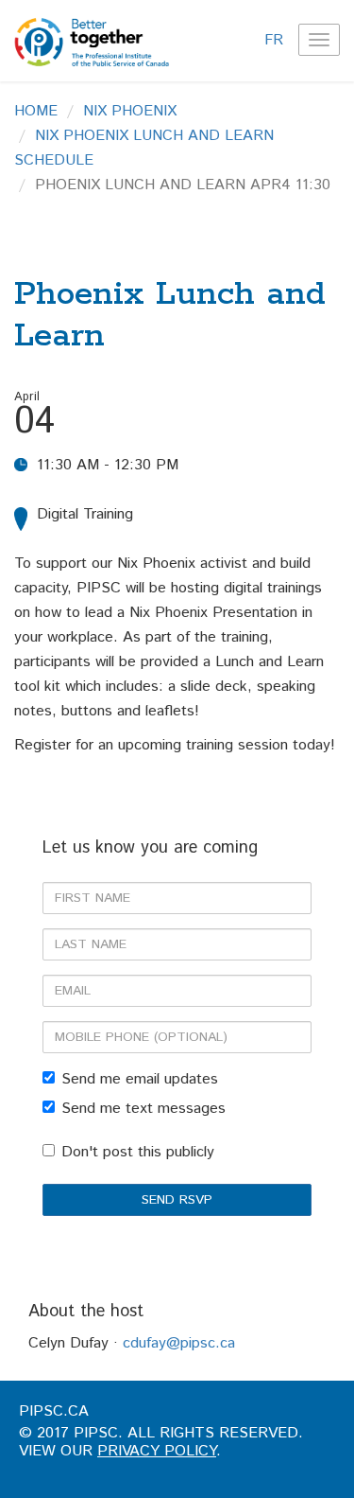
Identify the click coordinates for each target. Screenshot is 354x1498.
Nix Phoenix (130, 111)
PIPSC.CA (54, 1411)
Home (36, 111)
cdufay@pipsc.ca (179, 1343)
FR (273, 40)
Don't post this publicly (137, 1152)
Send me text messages (143, 1108)
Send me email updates (139, 1079)
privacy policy (156, 1451)
